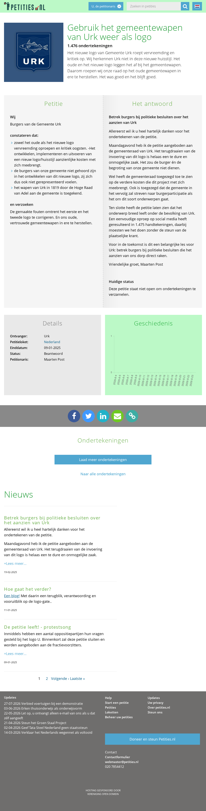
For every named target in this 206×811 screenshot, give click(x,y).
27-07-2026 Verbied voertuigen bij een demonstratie (43, 703)
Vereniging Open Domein (103, 794)
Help (108, 698)
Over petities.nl (159, 707)
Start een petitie (117, 703)
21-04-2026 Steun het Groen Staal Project (35, 723)
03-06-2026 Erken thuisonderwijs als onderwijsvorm (43, 708)
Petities (110, 707)
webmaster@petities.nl (121, 762)
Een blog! (12, 595)
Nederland (52, 342)
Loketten (111, 712)
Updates (154, 698)
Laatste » (77, 678)
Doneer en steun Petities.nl (152, 739)
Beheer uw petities (119, 717)
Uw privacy (155, 703)
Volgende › (60, 678)
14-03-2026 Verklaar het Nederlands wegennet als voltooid (48, 732)
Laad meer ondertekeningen (103, 459)
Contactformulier (117, 757)
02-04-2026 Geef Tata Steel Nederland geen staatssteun (46, 727)
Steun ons (155, 712)
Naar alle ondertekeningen (103, 474)
